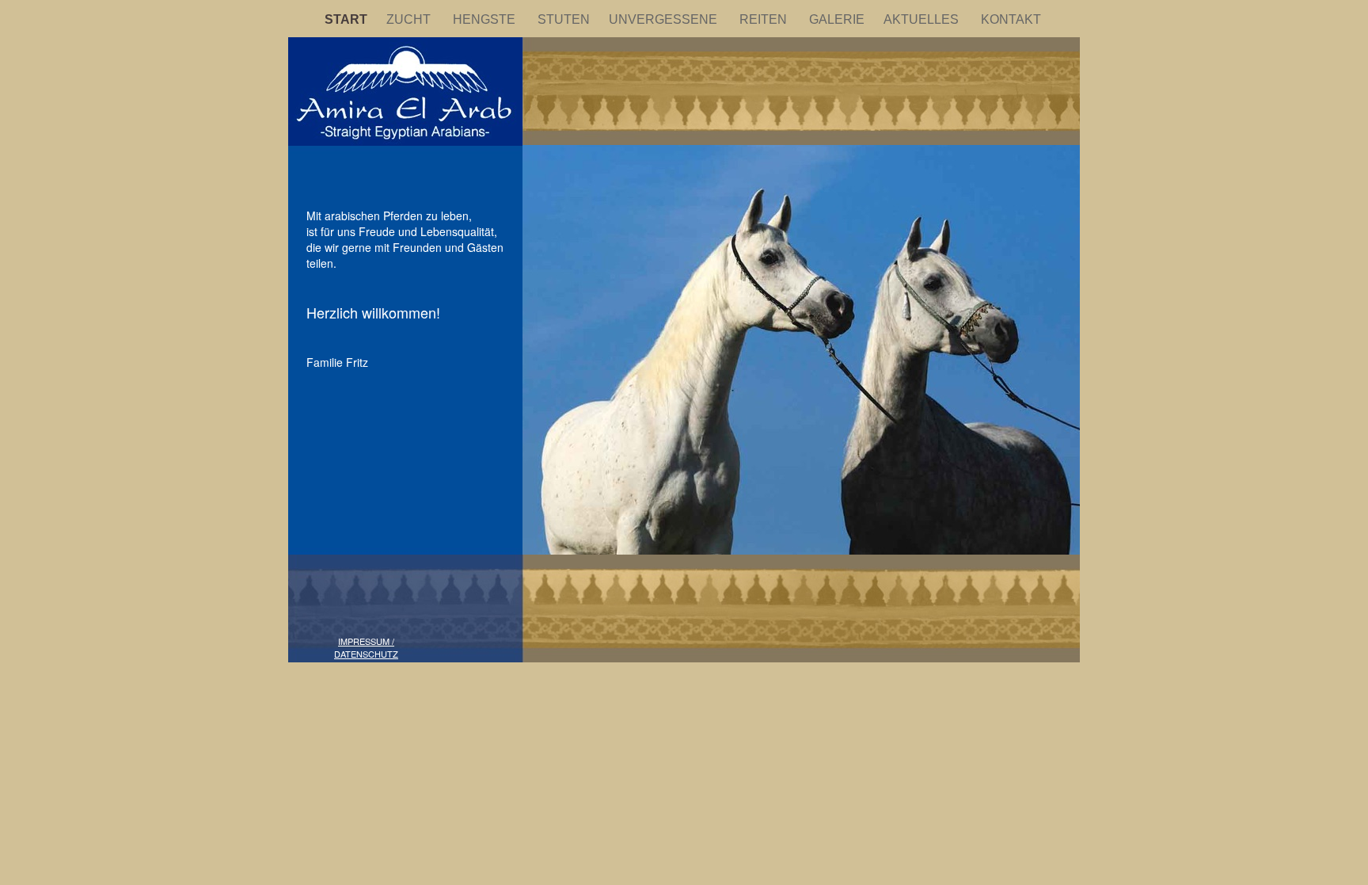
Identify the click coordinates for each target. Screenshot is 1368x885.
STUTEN (565, 19)
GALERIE (838, 19)
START (347, 19)
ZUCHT (411, 19)
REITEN (766, 19)
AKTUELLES (924, 19)
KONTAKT (1012, 19)
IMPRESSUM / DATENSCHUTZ (366, 647)
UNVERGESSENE (666, 19)
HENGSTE (487, 19)
